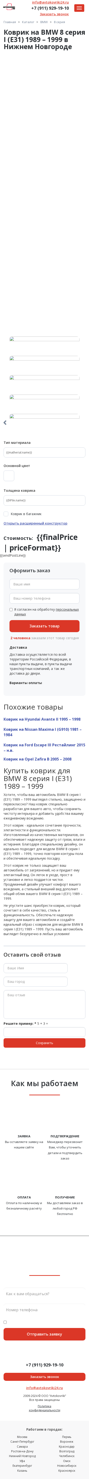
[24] (44, 84)
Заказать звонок (54, 14)
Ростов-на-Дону (22, 1451)
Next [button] (84, 422)
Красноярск (66, 1471)
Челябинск (67, 1456)
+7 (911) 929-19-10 (50, 8)
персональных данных (67, 1322)
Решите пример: (20, 1023)
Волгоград (66, 1451)
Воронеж (66, 1442)
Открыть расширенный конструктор (35, 523)
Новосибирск (66, 1466)
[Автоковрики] (44, 193)
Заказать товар (44, 626)
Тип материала (17, 442)
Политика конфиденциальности (44, 1408)
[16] (44, 138)
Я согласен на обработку (46, 611)
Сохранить (44, 1043)
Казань (22, 1471)
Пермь (66, 1437)
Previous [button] (4, 422)
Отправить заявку (44, 1334)
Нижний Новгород (22, 1456)
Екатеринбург (22, 1466)
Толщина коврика (19, 490)
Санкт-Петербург (22, 1442)
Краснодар (67, 1447)
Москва (22, 1437)
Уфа (22, 1461)
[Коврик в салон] (44, 304)
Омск (66, 1461)
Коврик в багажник (26, 514)
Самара (22, 1447)
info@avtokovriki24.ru (50, 2)
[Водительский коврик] (44, 248)
